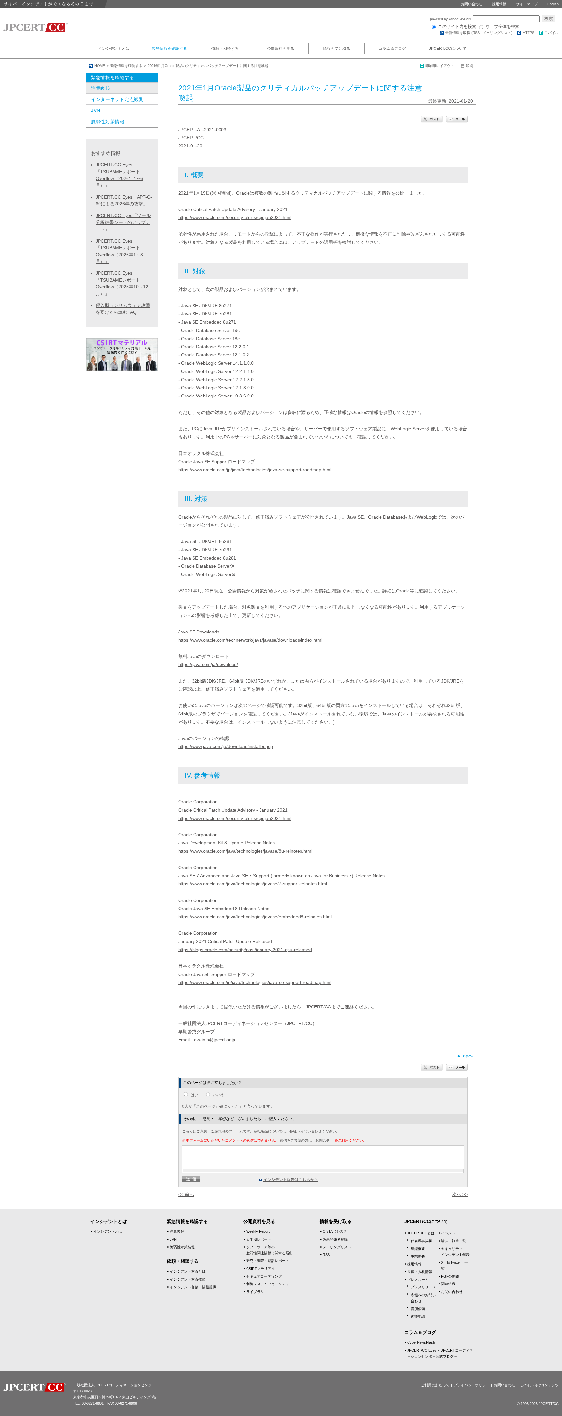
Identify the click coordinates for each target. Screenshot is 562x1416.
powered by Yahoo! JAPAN (451, 19)
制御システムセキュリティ (267, 1284)
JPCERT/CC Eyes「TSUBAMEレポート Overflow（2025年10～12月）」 (122, 283)
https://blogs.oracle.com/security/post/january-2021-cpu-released (245, 949)
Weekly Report (258, 1231)
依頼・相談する (225, 48)
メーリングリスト (497, 33)
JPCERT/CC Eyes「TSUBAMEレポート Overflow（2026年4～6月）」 (119, 175)
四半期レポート (258, 1239)
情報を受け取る (336, 48)
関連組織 (448, 1284)
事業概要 (418, 1256)
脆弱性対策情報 (108, 121)
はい (194, 1095)
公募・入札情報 (419, 1272)
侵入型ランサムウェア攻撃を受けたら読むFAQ (123, 309)
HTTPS (528, 33)
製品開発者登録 (335, 1239)
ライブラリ (255, 1292)
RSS (476, 33)
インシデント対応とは (188, 1271)
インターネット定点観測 (117, 99)
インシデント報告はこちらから (290, 1179)
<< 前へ (186, 1194)
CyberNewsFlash (421, 1342)
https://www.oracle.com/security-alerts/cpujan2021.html (234, 217)
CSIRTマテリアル (260, 1268)
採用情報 (499, 4)
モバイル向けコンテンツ (539, 1385)
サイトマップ (527, 4)
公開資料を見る (280, 48)
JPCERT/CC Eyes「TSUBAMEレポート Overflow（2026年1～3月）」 (119, 251)
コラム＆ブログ (392, 48)
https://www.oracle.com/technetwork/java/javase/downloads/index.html (250, 640)
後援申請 (418, 1316)
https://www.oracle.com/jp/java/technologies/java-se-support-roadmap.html (254, 469)
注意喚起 (100, 88)
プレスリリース (423, 1287)
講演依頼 (418, 1309)
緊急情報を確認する (169, 48)
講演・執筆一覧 (453, 1241)
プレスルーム (418, 1280)
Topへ (467, 1055)
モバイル (551, 33)
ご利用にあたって (435, 1385)
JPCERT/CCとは (421, 1233)
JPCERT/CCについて (448, 48)
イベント (448, 1233)
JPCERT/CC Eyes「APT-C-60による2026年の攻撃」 (124, 200)
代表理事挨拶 (421, 1241)
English (553, 4)
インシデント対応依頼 (188, 1279)
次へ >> (460, 1194)
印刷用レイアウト (439, 66)
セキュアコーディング (264, 1276)
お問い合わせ (471, 4)
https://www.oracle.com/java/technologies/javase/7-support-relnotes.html (252, 883)
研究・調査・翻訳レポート (267, 1261)
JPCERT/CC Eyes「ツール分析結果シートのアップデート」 (123, 222)
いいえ (218, 1095)
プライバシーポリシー (471, 1385)
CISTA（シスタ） (337, 1231)
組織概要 (418, 1249)
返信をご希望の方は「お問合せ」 (306, 1140)
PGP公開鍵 (450, 1276)
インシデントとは (113, 48)
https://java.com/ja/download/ (208, 664)
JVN (95, 110)
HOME (99, 66)
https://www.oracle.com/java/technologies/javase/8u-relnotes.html (245, 851)
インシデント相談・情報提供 (193, 1287)
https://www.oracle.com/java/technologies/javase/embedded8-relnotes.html (255, 916)
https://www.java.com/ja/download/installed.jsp (225, 746)
